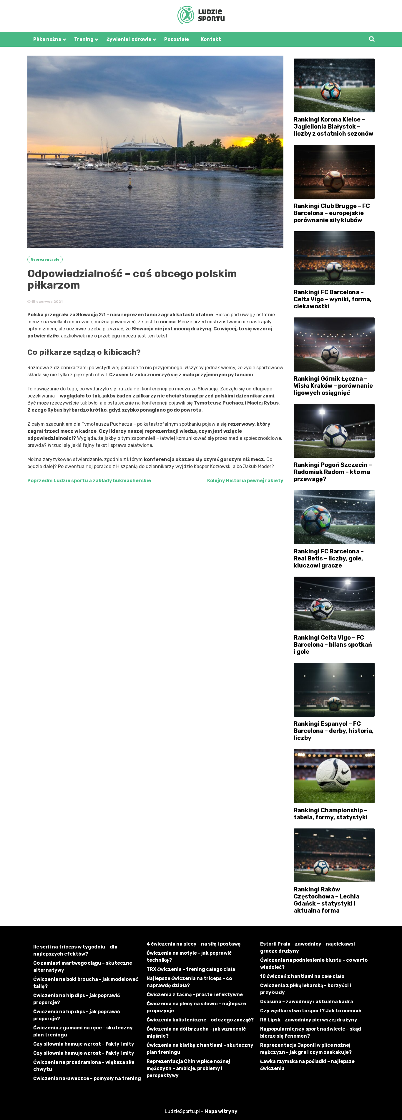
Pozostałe (176, 39)
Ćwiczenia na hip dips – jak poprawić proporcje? (76, 999)
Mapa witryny (221, 1111)
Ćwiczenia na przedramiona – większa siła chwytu (83, 1065)
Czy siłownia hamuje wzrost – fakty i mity (83, 1044)
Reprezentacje (45, 259)
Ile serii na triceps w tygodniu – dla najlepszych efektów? (75, 950)
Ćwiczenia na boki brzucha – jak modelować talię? (85, 982)
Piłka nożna (47, 39)
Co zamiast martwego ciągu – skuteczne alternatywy (82, 966)
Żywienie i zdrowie (129, 39)
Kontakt (211, 39)
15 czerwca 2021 (46, 301)
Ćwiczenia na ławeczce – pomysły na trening (87, 1078)
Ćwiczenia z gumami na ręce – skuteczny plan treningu (83, 1031)
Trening (84, 39)
